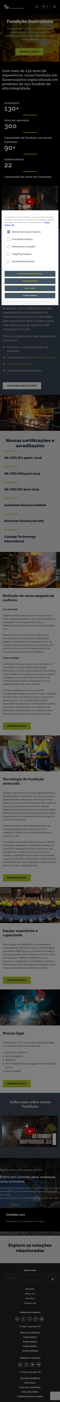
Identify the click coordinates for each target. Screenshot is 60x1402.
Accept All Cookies (30, 281)
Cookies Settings (30, 295)
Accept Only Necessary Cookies (30, 274)
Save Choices (30, 288)
